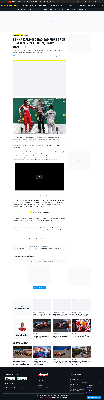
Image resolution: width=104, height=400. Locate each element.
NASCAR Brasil (54, 5)
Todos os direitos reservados (59, 397)
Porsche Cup (42, 5)
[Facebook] (29, 238)
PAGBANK (35, 1)
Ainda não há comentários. (39, 261)
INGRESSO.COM (22, 1)
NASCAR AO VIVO (82, 9)
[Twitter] (33, 238)
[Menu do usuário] (101, 5)
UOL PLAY (46, 1)
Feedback (72, 377)
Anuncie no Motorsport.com (76, 379)
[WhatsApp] (37, 238)
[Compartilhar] (56, 56)
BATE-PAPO (87, 1)
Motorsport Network (46, 397)
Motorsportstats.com (43, 387)
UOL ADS (52, 1)
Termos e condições (41, 395)
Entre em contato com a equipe (77, 381)
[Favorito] (59, 56)
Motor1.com (40, 380)
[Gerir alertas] (48, 238)
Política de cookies (51, 395)
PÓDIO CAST (61, 9)
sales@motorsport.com (75, 384)
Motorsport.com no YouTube (34, 9)
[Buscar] (98, 5)
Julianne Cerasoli (17, 55)
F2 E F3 (70, 5)
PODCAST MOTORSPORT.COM (50, 9)
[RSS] (23, 387)
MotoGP (25, 5)
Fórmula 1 (16, 5)
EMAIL (94, 1)
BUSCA (79, 1)
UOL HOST (29, 1)
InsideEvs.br (40, 378)
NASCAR (63, 5)
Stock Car (33, 5)
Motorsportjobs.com (42, 382)
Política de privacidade (62, 395)
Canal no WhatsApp (71, 9)
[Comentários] (63, 56)
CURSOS (41, 1)
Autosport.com (41, 385)
